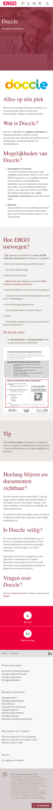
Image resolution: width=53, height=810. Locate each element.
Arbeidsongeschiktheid (13, 713)
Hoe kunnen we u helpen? (16, 731)
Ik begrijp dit (43, 805)
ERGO (6, 596)
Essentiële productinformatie (15, 671)
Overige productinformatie (14, 674)
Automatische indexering (14, 707)
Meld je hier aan (13, 281)
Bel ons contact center (12, 743)
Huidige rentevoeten (11, 677)
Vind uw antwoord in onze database (19, 737)
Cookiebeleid (39, 797)
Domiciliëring (8, 704)
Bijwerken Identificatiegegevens (17, 719)
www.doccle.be (19, 593)
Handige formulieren (13, 692)
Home (4, 653)
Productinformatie (12, 665)
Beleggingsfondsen (11, 680)
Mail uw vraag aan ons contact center (19, 740)
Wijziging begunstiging (13, 701)
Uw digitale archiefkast (13, 760)
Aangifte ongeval (10, 710)
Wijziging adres (9, 698)
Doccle (14, 653)
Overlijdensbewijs (10, 716)
